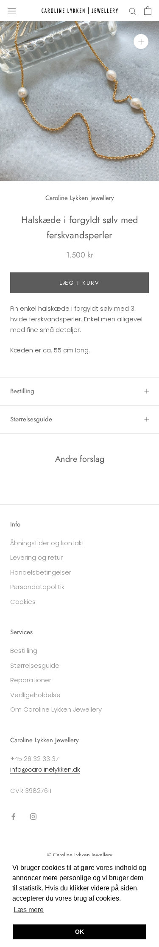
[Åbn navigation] (12, 10)
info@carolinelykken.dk (45, 769)
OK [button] (79, 931)
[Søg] (133, 10)
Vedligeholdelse (35, 694)
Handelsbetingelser (40, 572)
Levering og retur (36, 557)
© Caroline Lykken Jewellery (79, 855)
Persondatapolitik (37, 586)
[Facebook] (13, 816)
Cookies (23, 601)
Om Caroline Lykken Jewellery (56, 709)
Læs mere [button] (29, 909)
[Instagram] (33, 816)
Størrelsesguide (31, 419)
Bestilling (22, 391)
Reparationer (30, 679)
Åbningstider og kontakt (47, 542)
